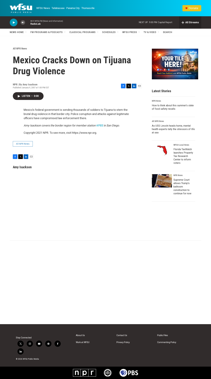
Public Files (162, 335)
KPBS (99, 125)
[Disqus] (105, 282)
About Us (80, 335)
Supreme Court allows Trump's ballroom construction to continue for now (182, 186)
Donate (193, 8)
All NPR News (20, 48)
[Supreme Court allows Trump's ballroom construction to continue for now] (162, 180)
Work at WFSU (82, 342)
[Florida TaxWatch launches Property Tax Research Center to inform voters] (162, 150)
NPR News (156, 101)
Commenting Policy (166, 342)
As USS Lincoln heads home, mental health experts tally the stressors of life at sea (173, 129)
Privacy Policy (123, 342)
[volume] (22, 22)
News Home (17, 32)
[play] (13, 22)
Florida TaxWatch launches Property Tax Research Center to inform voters (183, 156)
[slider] (27, 22)
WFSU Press (129, 32)
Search (167, 32)
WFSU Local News (181, 145)
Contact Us (121, 335)
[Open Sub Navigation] (26, 32)
